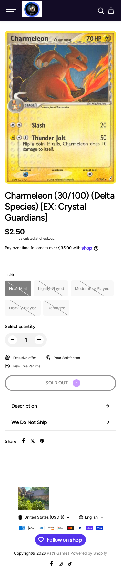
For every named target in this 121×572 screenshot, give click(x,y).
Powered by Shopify (88, 553)
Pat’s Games (58, 553)
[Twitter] (32, 441)
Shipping (11, 238)
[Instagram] (61, 563)
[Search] (101, 10)
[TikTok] (70, 563)
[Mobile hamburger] (12, 11)
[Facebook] (23, 441)
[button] (111, 10)
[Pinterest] (42, 441)
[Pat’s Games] (32, 9)
